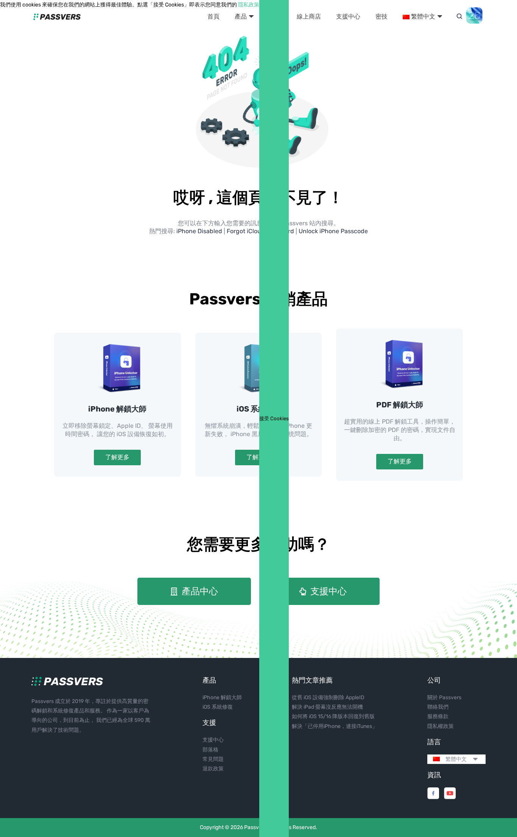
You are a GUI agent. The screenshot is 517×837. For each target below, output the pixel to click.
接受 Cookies (274, 418)
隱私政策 (248, 5)
